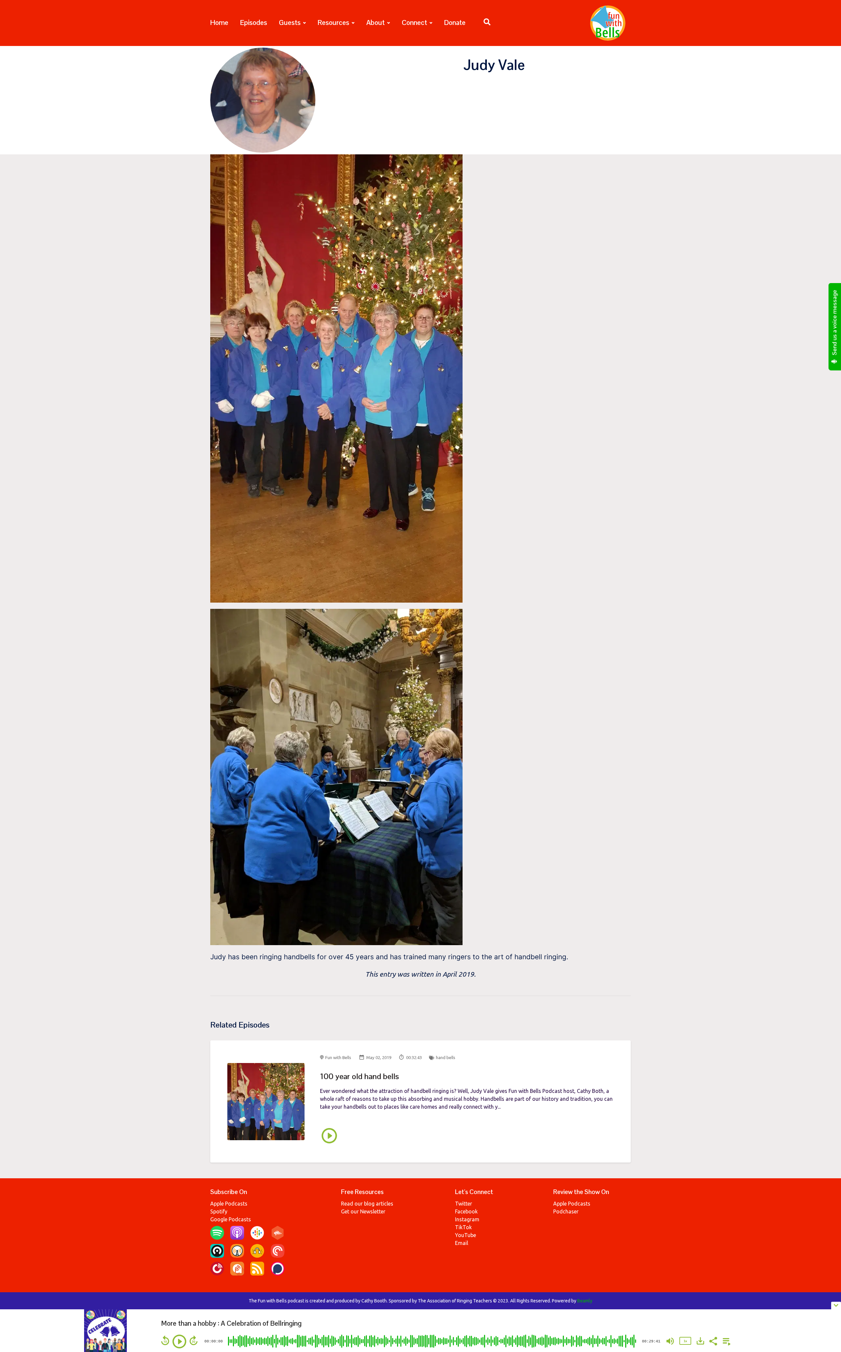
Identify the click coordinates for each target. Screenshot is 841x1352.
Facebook (466, 1211)
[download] (700, 1341)
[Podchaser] (277, 1273)
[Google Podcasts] (257, 1238)
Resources (333, 22)
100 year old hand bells (359, 1076)
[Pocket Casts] (277, 1256)
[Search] (484, 22)
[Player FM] (217, 1273)
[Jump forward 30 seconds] (193, 1340)
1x (685, 1341)
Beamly (584, 1300)
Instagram (467, 1219)
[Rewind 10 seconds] (165, 1340)
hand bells (445, 1057)
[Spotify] (217, 1238)
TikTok (463, 1227)
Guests (290, 22)
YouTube (465, 1235)
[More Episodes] (725, 1340)
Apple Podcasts (228, 1204)
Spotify (218, 1211)
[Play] (179, 1341)
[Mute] (670, 1341)
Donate (455, 22)
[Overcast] (237, 1256)
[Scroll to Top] (825, 1278)
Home (219, 22)
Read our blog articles (367, 1204)
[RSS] (257, 1273)
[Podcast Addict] (237, 1273)
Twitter (463, 1204)
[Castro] (217, 1256)
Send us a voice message (834, 323)
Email (461, 1243)
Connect (414, 22)
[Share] (713, 1340)
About (375, 22)
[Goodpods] (257, 1256)
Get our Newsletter (363, 1211)
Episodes (253, 22)
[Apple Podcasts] (237, 1238)
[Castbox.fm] (277, 1238)
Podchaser (566, 1211)
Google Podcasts (230, 1219)
